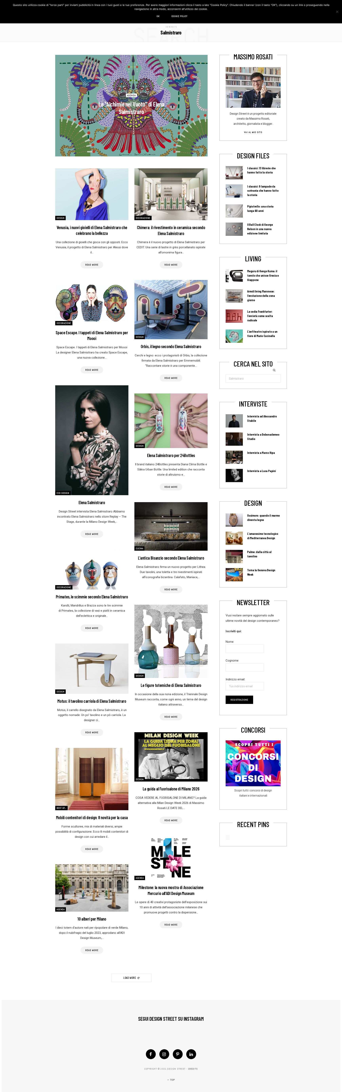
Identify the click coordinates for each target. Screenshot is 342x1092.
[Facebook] (151, 1054)
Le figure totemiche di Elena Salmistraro (171, 685)
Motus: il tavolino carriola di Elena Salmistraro (91, 701)
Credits (193, 1068)
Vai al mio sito (253, 132)
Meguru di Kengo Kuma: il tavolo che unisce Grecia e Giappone (263, 275)
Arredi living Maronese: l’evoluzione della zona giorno (261, 295)
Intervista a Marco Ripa (261, 452)
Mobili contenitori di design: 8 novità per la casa (92, 817)
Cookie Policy (179, 16)
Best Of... (61, 808)
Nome (230, 642)
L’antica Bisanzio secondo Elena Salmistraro (171, 557)
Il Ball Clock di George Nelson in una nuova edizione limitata (260, 229)
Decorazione (143, 218)
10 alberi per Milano (91, 918)
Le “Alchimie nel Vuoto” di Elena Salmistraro (131, 107)
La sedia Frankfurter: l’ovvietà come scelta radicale (260, 316)
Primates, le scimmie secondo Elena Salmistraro (92, 596)
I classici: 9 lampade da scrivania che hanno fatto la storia (262, 191)
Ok (158, 16)
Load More (130, 978)
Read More (91, 264)
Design (60, 218)
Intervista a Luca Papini (261, 471)
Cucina (139, 548)
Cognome (232, 660)
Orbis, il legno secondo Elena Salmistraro (171, 346)
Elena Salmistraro (92, 502)
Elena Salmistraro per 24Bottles (171, 455)
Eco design (63, 493)
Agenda (131, 95)
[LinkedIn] (191, 1054)
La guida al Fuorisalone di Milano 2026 (171, 788)
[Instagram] (164, 1054)
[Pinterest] (178, 1054)
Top (172, 1080)
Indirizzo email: (235, 679)
